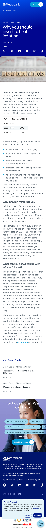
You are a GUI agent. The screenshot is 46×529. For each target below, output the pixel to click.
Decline (27, 515)
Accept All (37, 515)
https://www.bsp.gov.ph (16, 475)
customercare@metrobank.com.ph (31, 468)
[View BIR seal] (27, 520)
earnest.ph (22, 342)
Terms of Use (37, 509)
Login (34, 4)
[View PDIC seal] (19, 520)
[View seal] (15, 520)
